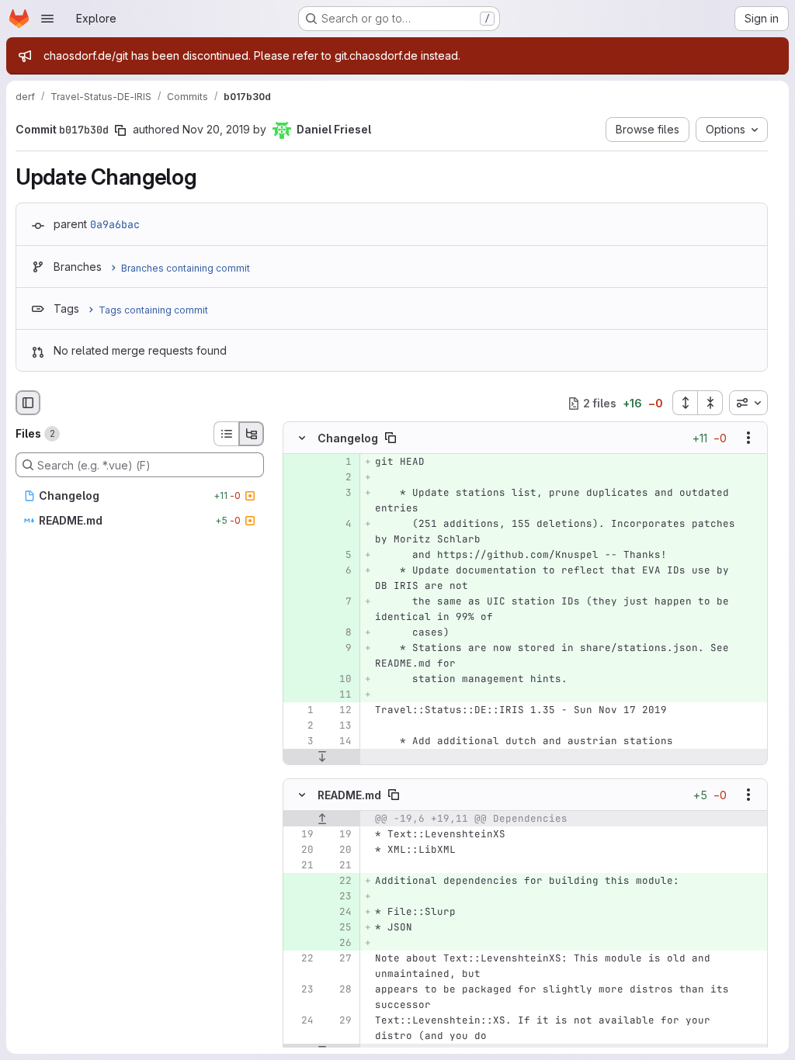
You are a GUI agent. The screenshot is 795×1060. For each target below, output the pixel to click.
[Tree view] (251, 433)
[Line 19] (300, 834)
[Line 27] (338, 958)
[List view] (226, 433)
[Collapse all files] (710, 402)
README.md (349, 794)
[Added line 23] (338, 896)
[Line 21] (300, 865)
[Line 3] (300, 742)
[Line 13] (338, 726)
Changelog (348, 438)
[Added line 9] (338, 648)
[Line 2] (300, 726)
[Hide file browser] (28, 402)
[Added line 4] (338, 524)
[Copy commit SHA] (120, 130)
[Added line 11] (338, 695)
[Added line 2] (338, 478)
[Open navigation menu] (47, 18)
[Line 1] (300, 711)
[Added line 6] (338, 571)
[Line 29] (338, 1020)
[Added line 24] (338, 912)
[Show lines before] (321, 818)
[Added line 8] (338, 633)
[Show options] (748, 438)
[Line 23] (300, 989)
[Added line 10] (338, 680)
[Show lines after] (321, 757)
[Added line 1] (338, 462)
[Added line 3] (338, 493)
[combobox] (748, 402)
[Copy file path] (390, 438)
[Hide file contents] (302, 438)
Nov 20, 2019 (216, 129)
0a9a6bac (115, 224)
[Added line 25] (338, 927)
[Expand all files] (684, 402)
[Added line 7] (338, 602)
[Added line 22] (338, 881)
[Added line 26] (338, 943)
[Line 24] (300, 1020)
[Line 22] (300, 958)
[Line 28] (338, 989)
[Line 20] (300, 849)
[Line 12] (338, 711)
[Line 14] (338, 742)
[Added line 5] (338, 555)
